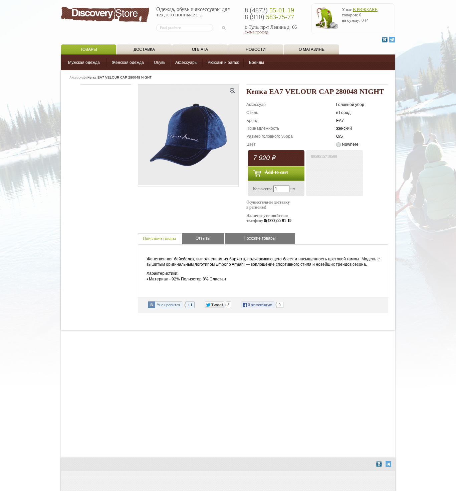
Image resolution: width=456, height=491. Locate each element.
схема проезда (256, 32)
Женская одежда (128, 62)
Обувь (159, 62)
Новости (256, 49)
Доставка (144, 49)
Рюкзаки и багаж (223, 62)
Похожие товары (260, 238)
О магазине (311, 49)
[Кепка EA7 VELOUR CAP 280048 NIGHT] (188, 135)
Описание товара (159, 238)
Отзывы (203, 238)
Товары (88, 49)
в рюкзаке (365, 9)
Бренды (256, 62)
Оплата (200, 49)
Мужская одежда (84, 62)
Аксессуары (186, 62)
